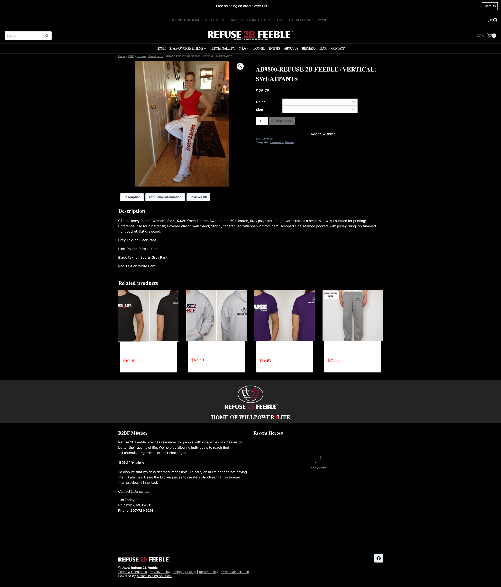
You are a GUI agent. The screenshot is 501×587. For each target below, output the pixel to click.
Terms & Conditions (132, 572)
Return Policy (208, 572)
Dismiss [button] (490, 6)
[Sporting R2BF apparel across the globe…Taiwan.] (362, 511)
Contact (337, 48)
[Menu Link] (181, 124)
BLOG (323, 48)
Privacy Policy (160, 572)
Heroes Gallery (222, 48)
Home (161, 48)
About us (291, 48)
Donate (259, 48)
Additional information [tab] (165, 197)
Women (289, 142)
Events (274, 48)
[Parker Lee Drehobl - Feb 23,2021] (274, 511)
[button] (240, 66)
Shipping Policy (184, 572)
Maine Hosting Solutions (154, 576)
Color (260, 102)
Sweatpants (277, 142)
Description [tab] (132, 197)
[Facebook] (378, 558)
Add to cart (281, 121)
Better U (308, 48)
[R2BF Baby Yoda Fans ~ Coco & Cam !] (318, 511)
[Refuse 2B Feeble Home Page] (250, 35)
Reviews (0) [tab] (198, 197)
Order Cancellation (235, 572)
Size (259, 110)
